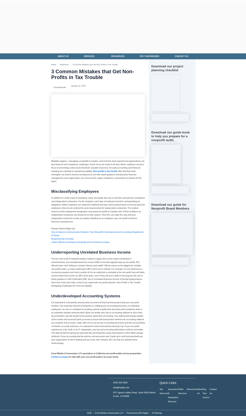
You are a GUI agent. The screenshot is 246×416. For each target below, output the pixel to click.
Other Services (182, 391)
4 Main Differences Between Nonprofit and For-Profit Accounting (80, 242)
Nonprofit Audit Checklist (62, 239)
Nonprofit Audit (60, 87)
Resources (118, 56)
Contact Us (181, 56)
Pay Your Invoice (149, 56)
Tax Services (164, 391)
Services (89, 56)
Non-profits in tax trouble (105, 171)
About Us (63, 56)
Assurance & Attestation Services (173, 395)
